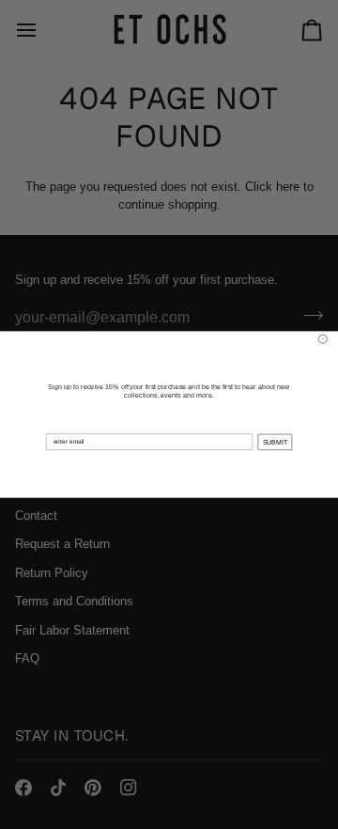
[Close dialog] (322, 339)
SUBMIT (275, 442)
